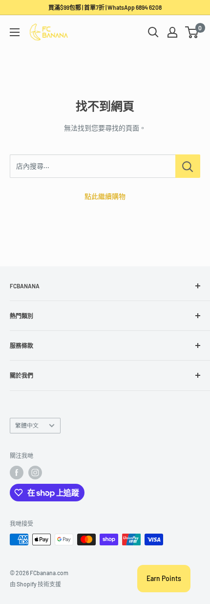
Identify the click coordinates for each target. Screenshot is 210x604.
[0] (192, 32)
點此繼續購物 (105, 196)
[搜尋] (153, 32)
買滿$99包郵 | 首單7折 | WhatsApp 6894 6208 (105, 7)
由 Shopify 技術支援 (35, 584)
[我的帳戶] (172, 32)
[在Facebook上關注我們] (16, 472)
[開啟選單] (15, 32)
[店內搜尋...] (187, 166)
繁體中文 (27, 425)
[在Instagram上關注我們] (35, 472)
